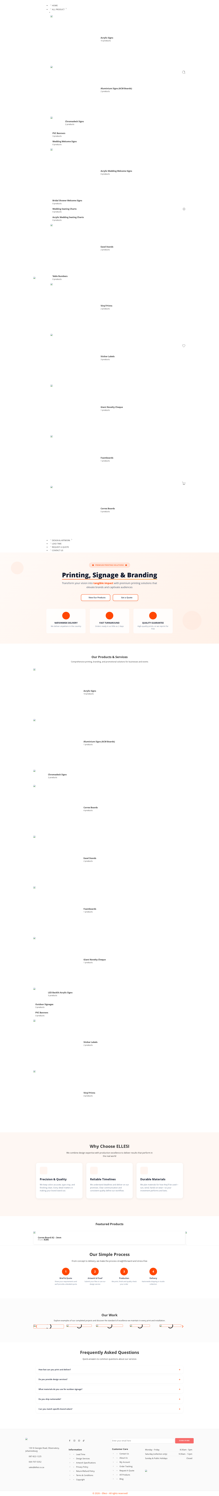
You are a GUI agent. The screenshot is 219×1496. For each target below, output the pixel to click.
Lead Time (80, 1454)
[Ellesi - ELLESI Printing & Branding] (40, 278)
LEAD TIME (56, 543)
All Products (125, 1475)
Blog (121, 1479)
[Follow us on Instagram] (74, 1440)
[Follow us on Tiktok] (84, 1440)
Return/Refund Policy (85, 1471)
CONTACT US (57, 550)
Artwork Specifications (86, 1463)
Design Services (83, 1458)
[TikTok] (131, 1)
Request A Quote (127, 1470)
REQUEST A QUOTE (60, 547)
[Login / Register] (184, 209)
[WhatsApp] (135, 1)
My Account (125, 1462)
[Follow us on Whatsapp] (79, 1440)
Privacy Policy (82, 1467)
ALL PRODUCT (58, 9)
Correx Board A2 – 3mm (49, 1237)
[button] (36, 1326)
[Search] (184, 72)
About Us (124, 1458)
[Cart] (184, 483)
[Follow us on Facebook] (70, 1441)
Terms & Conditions (84, 1475)
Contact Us (124, 1454)
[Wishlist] (184, 346)
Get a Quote (126, 597)
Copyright (80, 1479)
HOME (55, 5)
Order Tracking (126, 1466)
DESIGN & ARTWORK (61, 540)
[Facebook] (127, 1)
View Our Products (97, 597)
